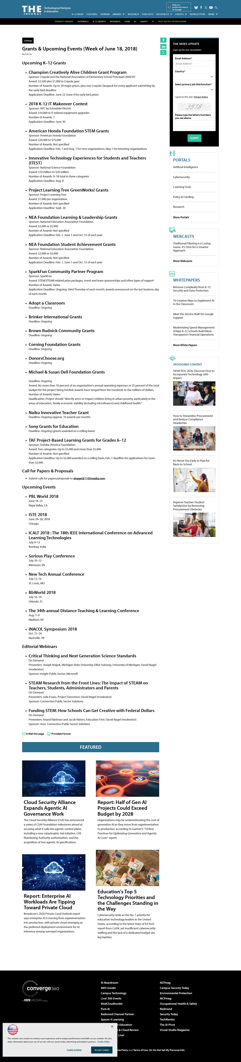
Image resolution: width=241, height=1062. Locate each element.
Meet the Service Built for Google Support (193, 315)
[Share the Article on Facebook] (163, 40)
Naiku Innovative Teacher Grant (59, 412)
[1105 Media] (41, 1018)
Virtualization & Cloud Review (120, 1030)
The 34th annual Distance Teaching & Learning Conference (84, 610)
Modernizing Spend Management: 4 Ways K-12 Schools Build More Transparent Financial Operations (194, 331)
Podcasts (147, 14)
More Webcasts (182, 261)
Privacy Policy (201, 96)
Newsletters (197, 14)
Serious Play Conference (52, 556)
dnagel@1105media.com (89, 478)
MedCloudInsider (112, 1004)
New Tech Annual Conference (56, 574)
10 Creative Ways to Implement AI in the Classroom (193, 302)
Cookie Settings (74, 1049)
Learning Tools (182, 187)
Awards (117, 14)
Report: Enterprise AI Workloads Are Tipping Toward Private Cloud (49, 902)
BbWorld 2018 (42, 592)
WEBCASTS (183, 236)
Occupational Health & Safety (178, 1004)
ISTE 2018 (38, 514)
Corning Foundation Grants (54, 344)
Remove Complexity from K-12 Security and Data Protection (192, 289)
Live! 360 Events (111, 998)
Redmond (166, 1009)
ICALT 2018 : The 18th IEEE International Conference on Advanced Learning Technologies (91, 535)
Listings (28, 40)
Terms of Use (140, 1050)
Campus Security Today (174, 988)
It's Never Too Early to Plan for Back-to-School (191, 462)
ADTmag (165, 982)
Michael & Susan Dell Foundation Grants (67, 372)
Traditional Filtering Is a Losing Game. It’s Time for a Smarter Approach (192, 246)
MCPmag (165, 998)
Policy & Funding (183, 197)
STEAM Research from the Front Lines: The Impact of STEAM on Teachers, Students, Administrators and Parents (88, 685)
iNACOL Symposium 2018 (53, 629)
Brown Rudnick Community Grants (62, 330)
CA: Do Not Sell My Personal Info (167, 1050)
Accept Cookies (102, 1050)
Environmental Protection (176, 993)
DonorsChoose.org (46, 358)
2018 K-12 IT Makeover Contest (58, 103)
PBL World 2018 (43, 496)
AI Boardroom (109, 982)
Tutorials (83, 21)
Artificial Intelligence (185, 167)
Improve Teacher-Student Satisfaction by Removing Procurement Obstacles (188, 505)
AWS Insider (108, 988)
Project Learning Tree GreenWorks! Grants (68, 190)
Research (133, 14)
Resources (162, 14)
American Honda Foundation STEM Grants (69, 131)
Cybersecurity (181, 177)
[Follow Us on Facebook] (201, 7)
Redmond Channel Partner (117, 1014)
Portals (181, 160)
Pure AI (105, 1009)
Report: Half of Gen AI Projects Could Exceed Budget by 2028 (122, 808)
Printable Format (61, 733)
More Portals (181, 217)
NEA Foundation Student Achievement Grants (72, 244)
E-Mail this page (35, 733)
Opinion (105, 14)
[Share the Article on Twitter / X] (163, 52)
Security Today (169, 1014)
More (211, 14)
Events (179, 14)
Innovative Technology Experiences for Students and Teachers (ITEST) (87, 160)
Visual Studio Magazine (175, 1030)
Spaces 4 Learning (112, 1019)
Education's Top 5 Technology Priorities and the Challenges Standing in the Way (128, 900)
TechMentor (167, 1019)
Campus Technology (113, 993)
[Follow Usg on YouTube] (211, 7)
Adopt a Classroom (47, 303)
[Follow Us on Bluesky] (196, 7)
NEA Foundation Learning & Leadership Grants (73, 217)
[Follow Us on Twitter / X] (206, 7)
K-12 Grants (99, 21)
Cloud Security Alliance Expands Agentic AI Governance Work (50, 808)
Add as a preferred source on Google (180, 7)
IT (153, 21)
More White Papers (185, 345)
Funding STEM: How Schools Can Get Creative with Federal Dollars (91, 710)
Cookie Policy (120, 1050)
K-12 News (78, 14)
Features (92, 14)
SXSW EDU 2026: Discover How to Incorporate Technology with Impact (193, 374)
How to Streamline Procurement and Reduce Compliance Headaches (193, 419)
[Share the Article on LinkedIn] (163, 46)
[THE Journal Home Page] (46, 9)
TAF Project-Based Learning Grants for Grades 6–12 (77, 440)
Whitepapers (186, 280)
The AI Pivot (167, 1025)
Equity (144, 21)
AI (135, 21)
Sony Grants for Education (54, 426)
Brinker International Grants (55, 316)
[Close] (112, 1026)
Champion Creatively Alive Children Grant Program (78, 72)
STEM (127, 21)
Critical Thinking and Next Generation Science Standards (82, 655)
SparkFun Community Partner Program (66, 271)
